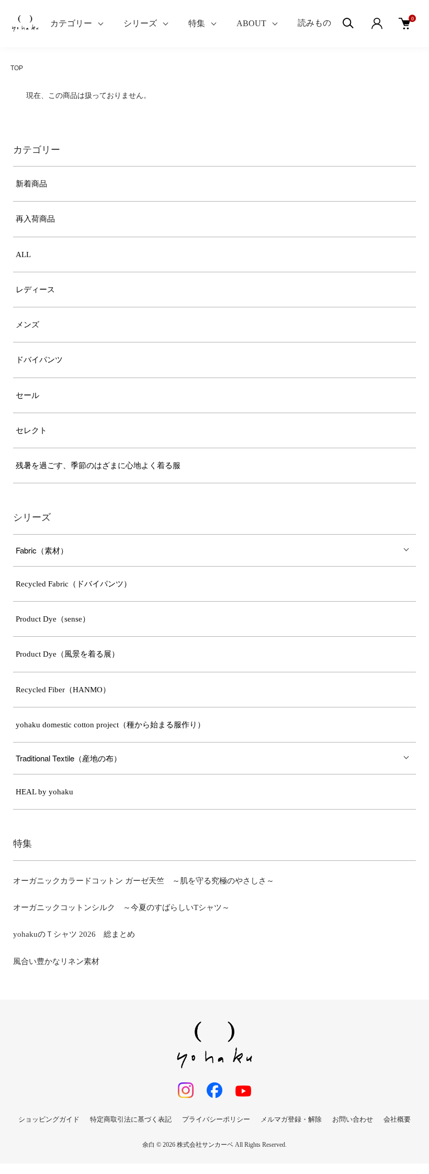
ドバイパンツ (39, 360)
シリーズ (140, 23)
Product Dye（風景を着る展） (67, 654)
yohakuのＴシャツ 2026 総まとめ (74, 934)
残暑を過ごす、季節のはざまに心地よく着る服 (98, 465)
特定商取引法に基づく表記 (131, 1119)
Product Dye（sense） (53, 619)
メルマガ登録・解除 (291, 1119)
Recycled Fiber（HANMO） (63, 689)
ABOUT (251, 23)
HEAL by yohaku (44, 792)
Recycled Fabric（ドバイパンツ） (73, 584)
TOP (16, 68)
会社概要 (397, 1119)
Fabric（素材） (42, 550)
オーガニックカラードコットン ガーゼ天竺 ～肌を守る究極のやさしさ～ (143, 881)
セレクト (31, 430)
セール (27, 395)
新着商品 (31, 184)
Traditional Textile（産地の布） (68, 757)
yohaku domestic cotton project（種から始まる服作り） (110, 725)
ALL (23, 254)
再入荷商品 (35, 219)
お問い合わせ (352, 1119)
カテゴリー (71, 23)
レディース (35, 289)
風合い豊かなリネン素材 (56, 961)
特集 (196, 23)
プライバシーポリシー (216, 1119)
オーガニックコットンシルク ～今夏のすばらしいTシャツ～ (121, 907)
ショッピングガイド (49, 1119)
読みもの (314, 22)
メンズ (27, 324)
